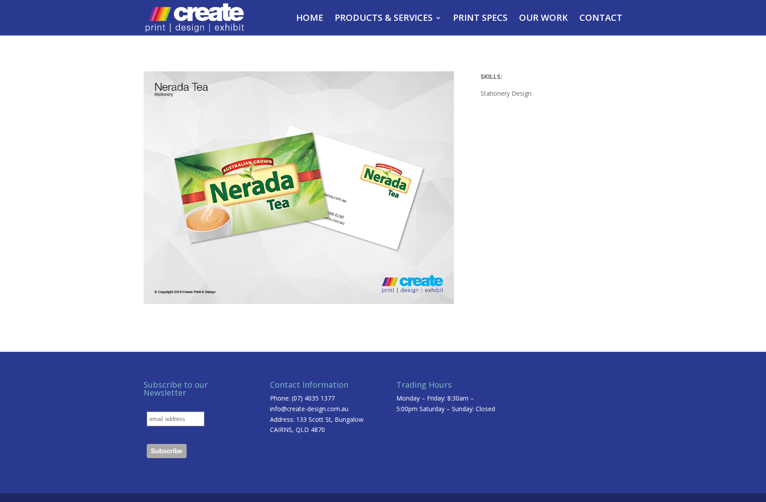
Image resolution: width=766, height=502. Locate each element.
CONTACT (600, 19)
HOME (309, 19)
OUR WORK (543, 19)
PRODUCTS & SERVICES (384, 19)
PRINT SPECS (480, 19)
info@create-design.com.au (309, 409)
